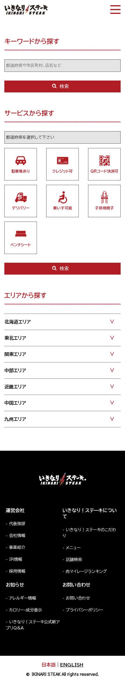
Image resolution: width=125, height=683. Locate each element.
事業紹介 (17, 547)
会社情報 (17, 536)
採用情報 (17, 571)
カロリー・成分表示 (25, 610)
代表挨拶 (17, 524)
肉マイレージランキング (86, 571)
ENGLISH (71, 664)
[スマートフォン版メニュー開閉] (115, 9)
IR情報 (15, 559)
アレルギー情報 (22, 598)
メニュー (73, 548)
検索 (64, 86)
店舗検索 (74, 560)
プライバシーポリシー (84, 610)
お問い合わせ (78, 598)
